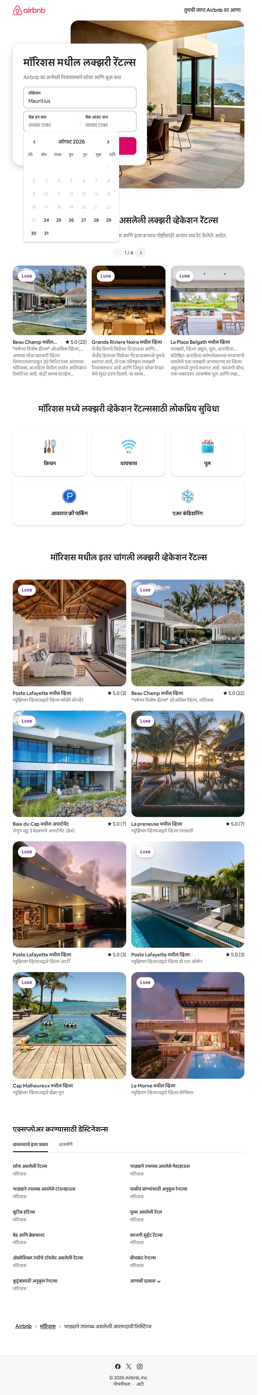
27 (83, 220)
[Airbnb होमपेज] (29, 10)
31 (46, 233)
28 (96, 220)
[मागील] (117, 253)
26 (71, 220)
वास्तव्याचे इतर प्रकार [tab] (30, 1144)
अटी (140, 1384)
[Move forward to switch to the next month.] (108, 142)
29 (108, 220)
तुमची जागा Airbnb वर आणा (212, 10)
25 (58, 220)
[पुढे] (140, 253)
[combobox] (79, 101)
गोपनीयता (121, 1384)
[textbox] (51, 125)
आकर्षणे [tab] (65, 1144)
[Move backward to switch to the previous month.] (34, 142)
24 (46, 220)
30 (33, 233)
